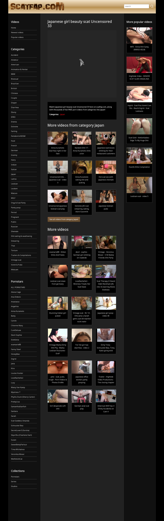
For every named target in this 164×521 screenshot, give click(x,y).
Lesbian (14, 184)
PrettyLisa (15, 401)
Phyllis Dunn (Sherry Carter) (23, 397)
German (14, 150)
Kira (13, 368)
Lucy (13, 382)
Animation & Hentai (19, 69)
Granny (14, 155)
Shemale (14, 231)
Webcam (14, 269)
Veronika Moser (17, 454)
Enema (14, 122)
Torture (14, 250)
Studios (14, 486)
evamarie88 (16, 344)
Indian (14, 164)
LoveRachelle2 (17, 378)
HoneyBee (15, 354)
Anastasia (15, 301)
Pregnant (15, 217)
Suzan (13, 440)
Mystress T (15, 392)
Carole (14, 320)
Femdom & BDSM (18, 136)
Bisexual (14, 79)
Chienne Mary (17, 325)
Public (13, 222)
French (14, 145)
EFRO (13, 117)
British (14, 88)
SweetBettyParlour (19, 444)
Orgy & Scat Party (18, 203)
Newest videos (17, 32)
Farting (14, 131)
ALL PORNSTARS (18, 287)
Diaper (14, 102)
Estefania (15, 339)
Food (13, 141)
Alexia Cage (16, 292)
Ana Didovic (16, 297)
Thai (13, 245)
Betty (13, 316)
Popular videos (17, 37)
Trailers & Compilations (21, 255)
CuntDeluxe (16, 330)
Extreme (14, 126)
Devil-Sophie (16, 335)
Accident (14, 55)
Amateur (14, 60)
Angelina (15, 306)
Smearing (15, 241)
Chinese (14, 93)
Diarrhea (15, 107)
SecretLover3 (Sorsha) (20, 430)
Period (14, 212)
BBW (13, 74)
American (15, 64)
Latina (13, 179)
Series (13, 481)
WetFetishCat (16, 459)
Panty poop (16, 207)
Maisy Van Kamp (18, 387)
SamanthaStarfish (18, 406)
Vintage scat (16, 260)
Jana (13, 363)
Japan (13, 174)
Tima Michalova (17, 449)
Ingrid (13, 359)
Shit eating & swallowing (21, 236)
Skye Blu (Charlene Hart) (21, 435)
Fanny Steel (16, 349)
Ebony (13, 112)
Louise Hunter (17, 373)
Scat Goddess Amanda (20, 421)
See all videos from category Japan (64, 219)
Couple (14, 98)
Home (13, 28)
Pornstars (15, 476)
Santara (14, 411)
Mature (14, 193)
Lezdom (14, 188)
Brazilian (15, 83)
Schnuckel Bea (17, 425)
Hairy (13, 160)
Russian (14, 226)
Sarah (13, 416)
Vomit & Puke (16, 265)
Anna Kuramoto (17, 311)
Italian (14, 169)
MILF (13, 198)
